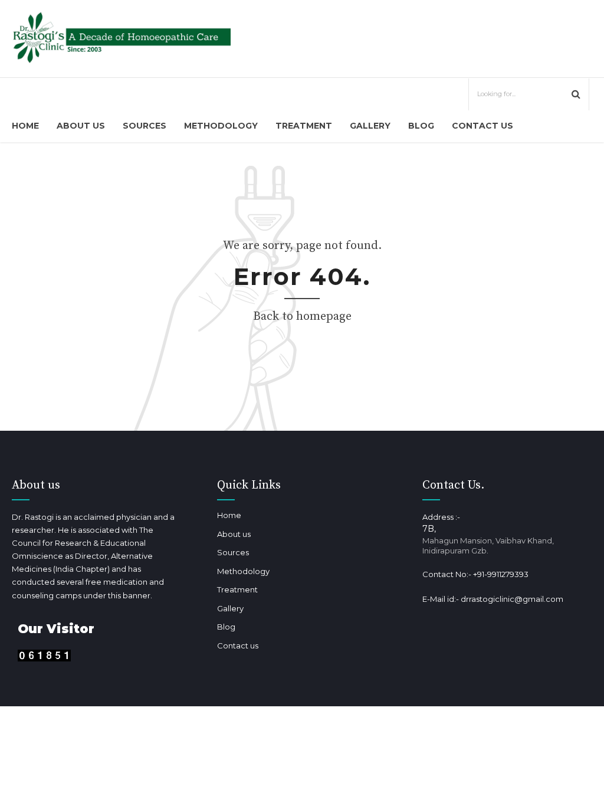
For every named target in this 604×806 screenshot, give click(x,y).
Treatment (303, 125)
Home (25, 125)
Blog (421, 125)
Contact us (482, 125)
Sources (144, 125)
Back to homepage (302, 316)
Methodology (221, 125)
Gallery (370, 125)
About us (81, 125)
